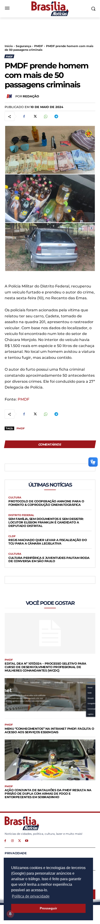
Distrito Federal (21, 515)
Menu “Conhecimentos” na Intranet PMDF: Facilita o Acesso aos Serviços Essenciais (49, 730)
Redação (31, 96)
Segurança (23, 46)
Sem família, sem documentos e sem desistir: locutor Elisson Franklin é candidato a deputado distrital (45, 522)
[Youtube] (26, 840)
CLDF (12, 536)
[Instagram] (12, 840)
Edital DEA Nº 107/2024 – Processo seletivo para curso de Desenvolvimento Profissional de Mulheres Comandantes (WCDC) (45, 667)
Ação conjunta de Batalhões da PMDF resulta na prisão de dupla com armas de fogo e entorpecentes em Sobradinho (48, 793)
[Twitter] (34, 116)
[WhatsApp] (45, 116)
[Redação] (10, 96)
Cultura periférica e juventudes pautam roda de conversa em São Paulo (49, 559)
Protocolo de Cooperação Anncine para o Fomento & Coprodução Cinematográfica (46, 503)
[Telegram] (56, 116)
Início (9, 46)
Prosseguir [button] (48, 908)
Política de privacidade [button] (31, 896)
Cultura (14, 497)
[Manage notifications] (10, 914)
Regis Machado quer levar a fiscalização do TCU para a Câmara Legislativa (47, 541)
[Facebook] (24, 116)
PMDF (38, 46)
